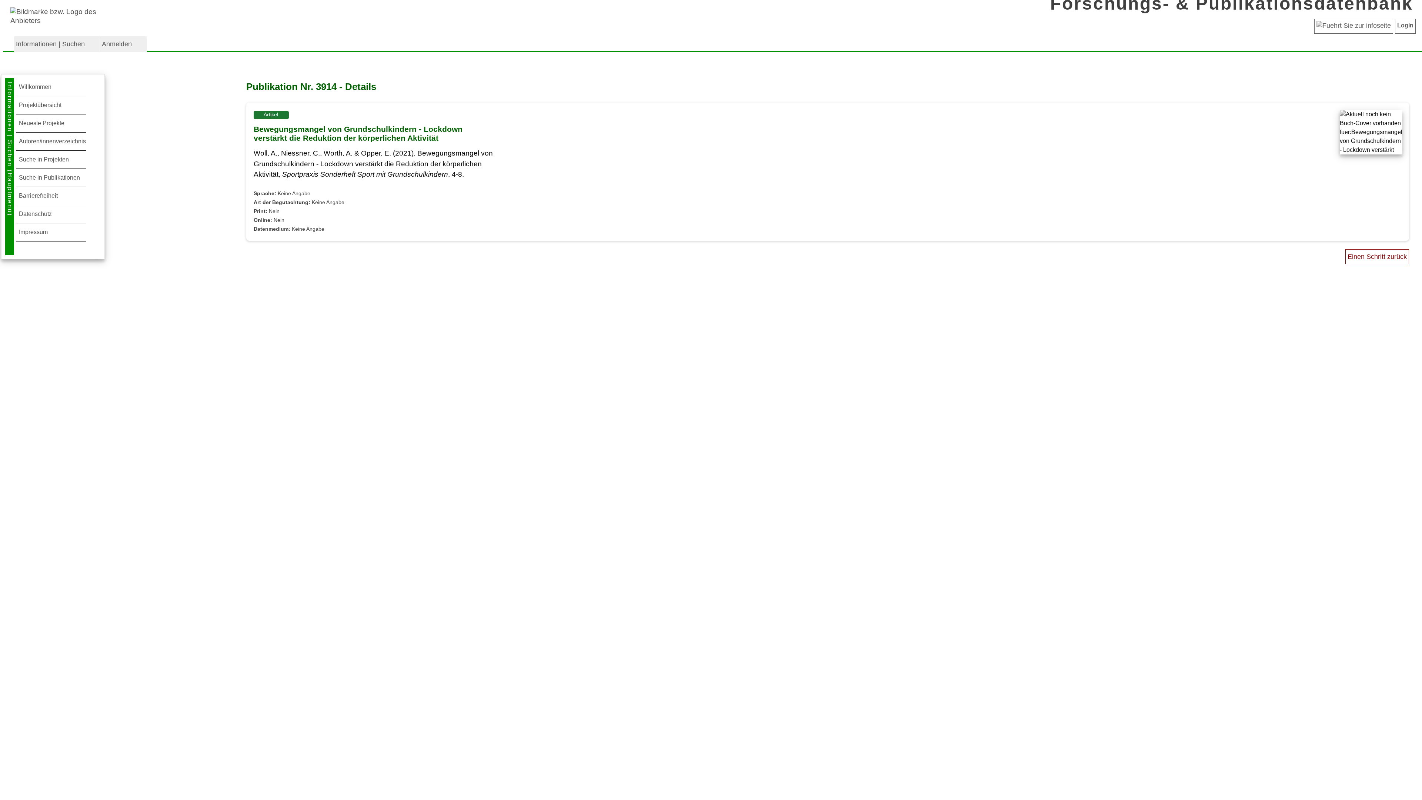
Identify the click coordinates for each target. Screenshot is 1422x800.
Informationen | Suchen (50, 44)
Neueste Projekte (41, 123)
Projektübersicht (40, 105)
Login (1405, 25)
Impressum (33, 232)
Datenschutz (35, 214)
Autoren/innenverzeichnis (52, 141)
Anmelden (117, 44)
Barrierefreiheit (38, 196)
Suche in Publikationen (49, 177)
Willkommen (35, 87)
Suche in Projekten (44, 159)
